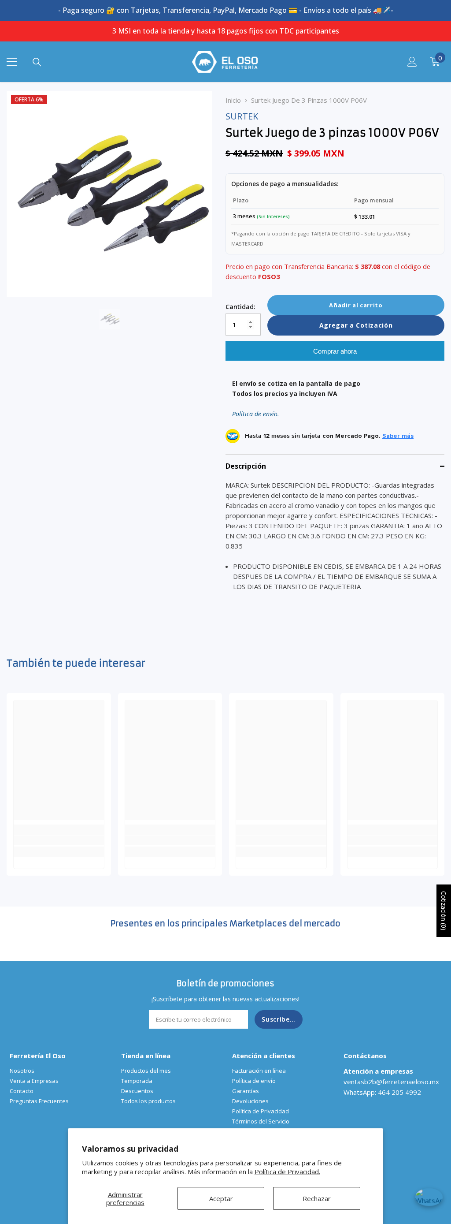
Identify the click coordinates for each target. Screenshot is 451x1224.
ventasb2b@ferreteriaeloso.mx (391, 1081)
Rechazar (317, 1198)
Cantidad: (240, 306)
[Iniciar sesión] (412, 62)
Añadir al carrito (355, 305)
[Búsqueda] (37, 62)
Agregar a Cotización (356, 325)
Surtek (242, 116)
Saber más (398, 436)
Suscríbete (279, 1019)
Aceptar (221, 1198)
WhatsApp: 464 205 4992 (382, 1092)
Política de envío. (255, 414)
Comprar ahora (335, 351)
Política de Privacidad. (287, 1171)
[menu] (12, 61)
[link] (59, 840)
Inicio (233, 100)
